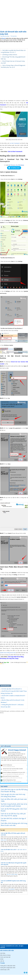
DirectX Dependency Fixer (9, 780)
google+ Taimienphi (26, 972)
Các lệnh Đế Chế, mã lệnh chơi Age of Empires (13, 819)
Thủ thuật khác (14, 36)
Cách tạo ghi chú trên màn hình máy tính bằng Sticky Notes (13, 795)
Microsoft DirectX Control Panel (11, 776)
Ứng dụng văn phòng (4, 36)
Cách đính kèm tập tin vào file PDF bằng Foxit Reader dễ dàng (14, 791)
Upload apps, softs (5, 969)
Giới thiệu (2, 953)
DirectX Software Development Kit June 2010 (14, 772)
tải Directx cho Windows (16, 165)
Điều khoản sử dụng (5, 955)
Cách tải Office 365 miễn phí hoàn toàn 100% (14, 800)
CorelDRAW (11, 889)
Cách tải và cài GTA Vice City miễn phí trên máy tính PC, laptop (13, 815)
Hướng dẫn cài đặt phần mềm (7, 965)
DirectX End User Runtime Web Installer (13, 768)
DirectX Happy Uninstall (17, 750)
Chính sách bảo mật (5, 957)
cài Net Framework (15, 143)
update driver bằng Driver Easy (8, 652)
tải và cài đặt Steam (12, 874)
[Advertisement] (14, 15)
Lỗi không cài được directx (9, 54)
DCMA (1, 959)
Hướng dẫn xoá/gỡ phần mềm (7, 967)
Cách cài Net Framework (15, 151)
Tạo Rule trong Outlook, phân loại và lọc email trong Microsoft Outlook (14, 805)
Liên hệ (2, 961)
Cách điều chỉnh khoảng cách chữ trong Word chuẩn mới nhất (14, 824)
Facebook (24, 972)
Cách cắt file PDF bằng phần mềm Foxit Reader (14, 810)
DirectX (4, 38)
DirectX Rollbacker (7, 765)
